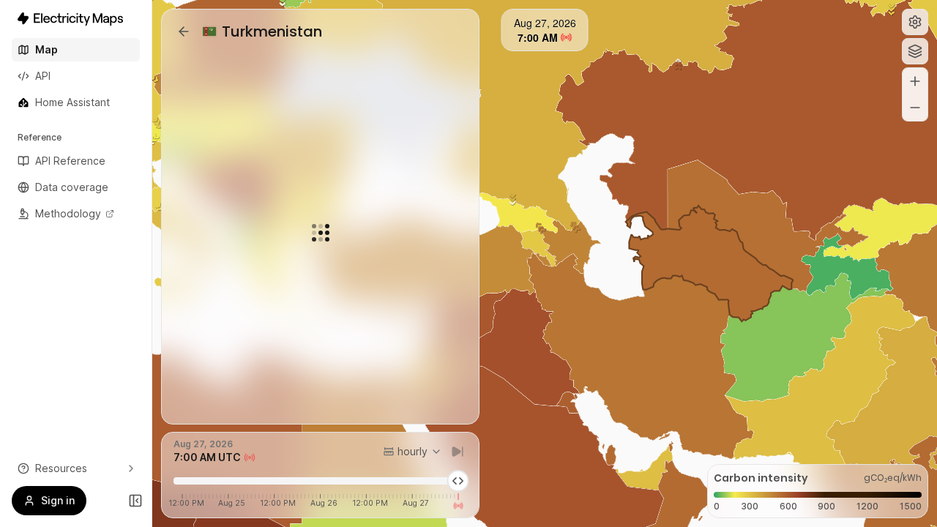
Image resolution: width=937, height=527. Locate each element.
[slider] (458, 481)
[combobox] (412, 451)
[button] (915, 22)
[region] (544, 263)
